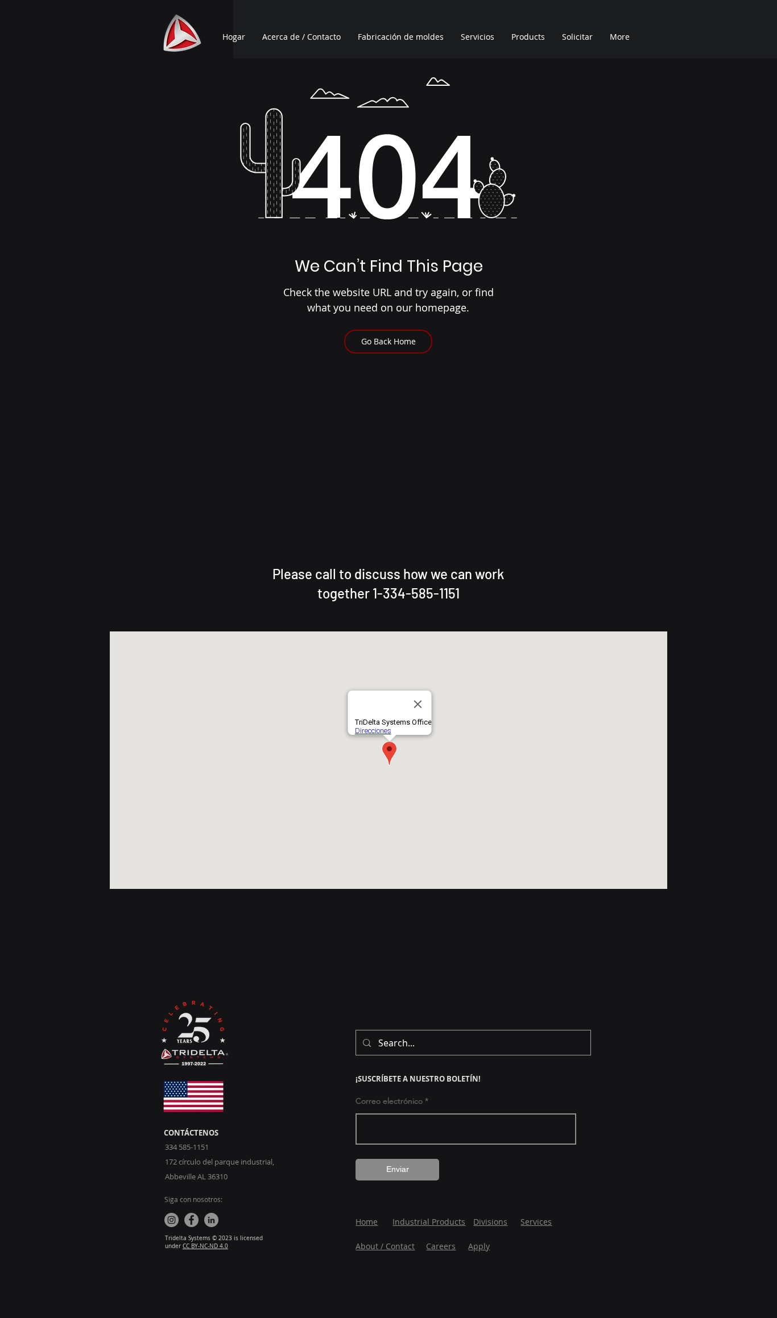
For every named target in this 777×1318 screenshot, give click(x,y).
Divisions (490, 1221)
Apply (479, 1246)
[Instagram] (171, 1220)
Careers (441, 1246)
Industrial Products (428, 1221)
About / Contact (385, 1246)
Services (536, 1221)
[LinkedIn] (211, 1220)
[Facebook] (191, 1220)
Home (367, 1221)
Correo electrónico (389, 1101)
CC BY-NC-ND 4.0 (205, 1246)
